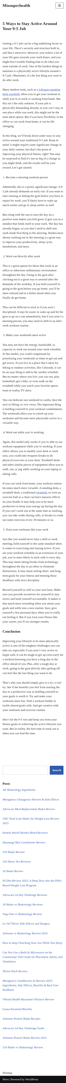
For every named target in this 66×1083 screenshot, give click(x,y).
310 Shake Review (14, 852)
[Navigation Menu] (59, 5)
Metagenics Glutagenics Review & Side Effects (31, 799)
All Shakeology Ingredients (19, 789)
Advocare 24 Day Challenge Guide (23, 1028)
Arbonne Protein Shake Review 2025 (25, 1037)
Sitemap (7, 1072)
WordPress (31, 1079)
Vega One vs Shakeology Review (22, 914)
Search (56, 770)
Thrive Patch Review (15, 971)
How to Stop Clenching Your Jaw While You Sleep (32, 943)
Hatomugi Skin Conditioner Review (24, 842)
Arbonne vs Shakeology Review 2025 (25, 933)
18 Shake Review (13, 871)
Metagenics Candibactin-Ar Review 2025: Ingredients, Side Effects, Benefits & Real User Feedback (31, 985)
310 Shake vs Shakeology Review (23, 1047)
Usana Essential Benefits (17, 1009)
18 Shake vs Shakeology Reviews (23, 904)
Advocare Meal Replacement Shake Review (29, 809)
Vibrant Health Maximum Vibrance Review (28, 999)
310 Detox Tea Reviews (17, 861)
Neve (6, 1079)
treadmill (41, 492)
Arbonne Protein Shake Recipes (21, 1018)
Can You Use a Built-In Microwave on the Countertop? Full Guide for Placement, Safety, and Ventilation (33, 957)
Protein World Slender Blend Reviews (25, 832)
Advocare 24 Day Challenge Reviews (25, 895)
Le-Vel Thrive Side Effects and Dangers (26, 923)
